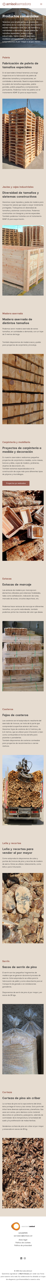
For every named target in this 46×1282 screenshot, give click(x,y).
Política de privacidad (23, 1245)
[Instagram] (25, 1258)
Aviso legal (23, 1240)
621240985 (23, 1233)
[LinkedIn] (21, 1258)
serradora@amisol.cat (23, 1236)
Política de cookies (23, 1243)
